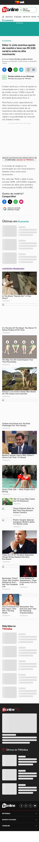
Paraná (33, 17)
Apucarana (9, 17)
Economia (7, 20)
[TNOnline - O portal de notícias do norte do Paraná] (10, 9)
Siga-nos (28, 69)
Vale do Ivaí (26, 17)
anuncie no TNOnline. (25, 160)
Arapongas (17, 17)
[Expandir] (36, 825)
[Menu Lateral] (3, 17)
